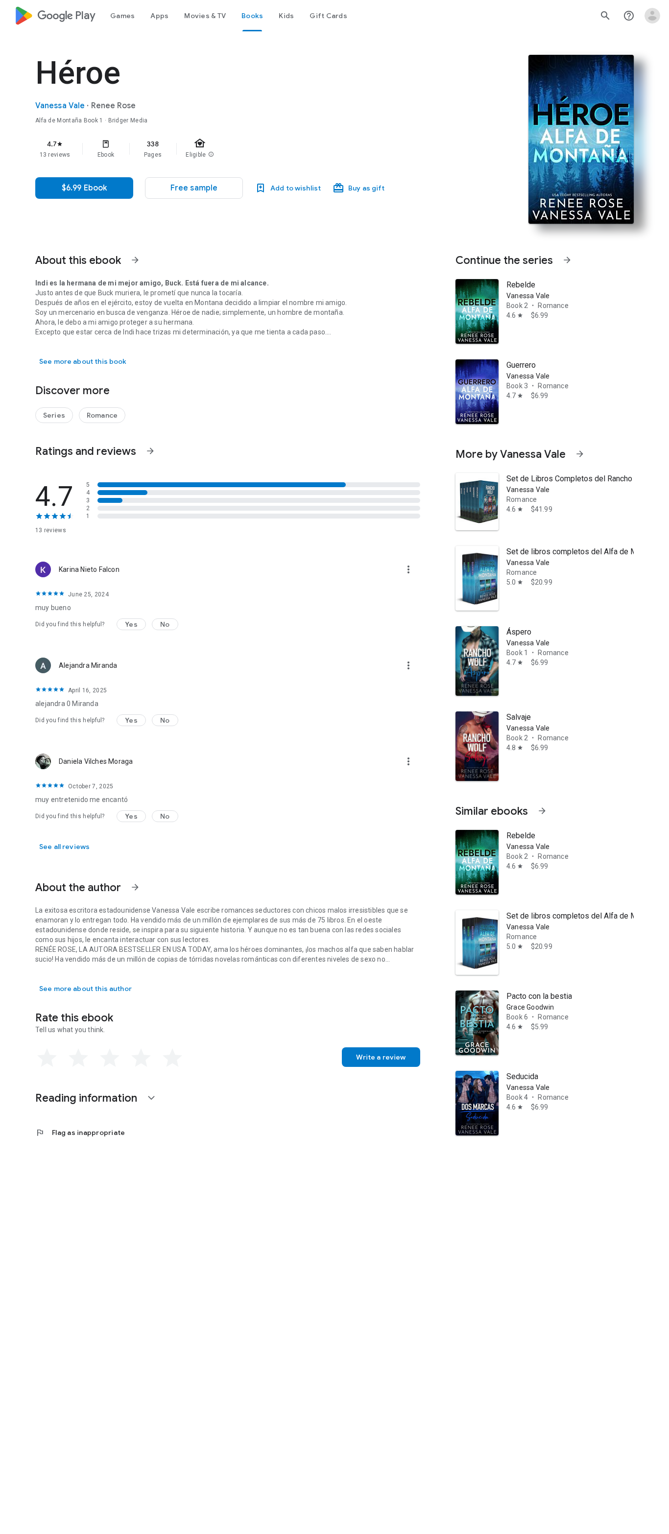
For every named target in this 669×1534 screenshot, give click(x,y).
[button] (194, 188)
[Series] (54, 415)
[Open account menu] (652, 15)
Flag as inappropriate (80, 1132)
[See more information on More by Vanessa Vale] (580, 454)
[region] (231, 149)
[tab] (122, 15)
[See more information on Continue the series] (567, 260)
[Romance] (102, 415)
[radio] (47, 1058)
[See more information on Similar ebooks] (542, 811)
